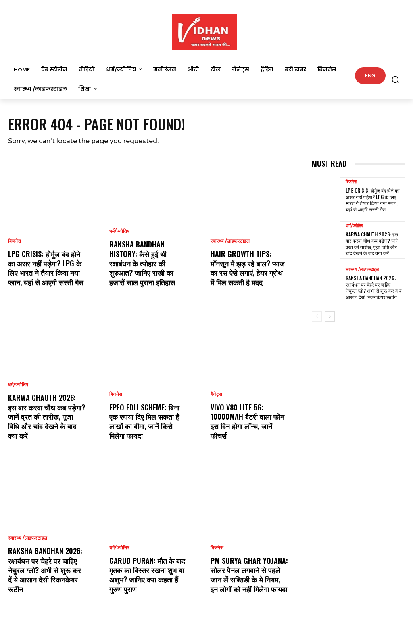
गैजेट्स (216, 394)
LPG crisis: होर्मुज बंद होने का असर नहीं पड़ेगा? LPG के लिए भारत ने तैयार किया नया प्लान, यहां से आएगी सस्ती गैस (45, 268)
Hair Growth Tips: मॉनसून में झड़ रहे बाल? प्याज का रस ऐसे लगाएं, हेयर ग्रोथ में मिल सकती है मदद (248, 268)
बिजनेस (14, 241)
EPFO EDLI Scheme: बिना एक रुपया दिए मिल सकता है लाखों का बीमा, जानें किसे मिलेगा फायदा (144, 421)
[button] (395, 79)
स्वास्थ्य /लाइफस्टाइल (27, 538)
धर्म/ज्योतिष (18, 384)
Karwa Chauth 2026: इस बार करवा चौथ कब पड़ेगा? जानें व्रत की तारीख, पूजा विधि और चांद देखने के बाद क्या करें (46, 416)
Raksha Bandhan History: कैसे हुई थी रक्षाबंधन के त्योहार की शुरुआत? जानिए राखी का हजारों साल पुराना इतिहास (142, 263)
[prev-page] (317, 316)
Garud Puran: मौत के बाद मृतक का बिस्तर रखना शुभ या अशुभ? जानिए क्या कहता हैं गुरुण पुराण (147, 574)
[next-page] (330, 316)
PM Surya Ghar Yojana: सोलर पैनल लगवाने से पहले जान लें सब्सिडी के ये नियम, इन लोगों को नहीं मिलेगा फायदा (249, 574)
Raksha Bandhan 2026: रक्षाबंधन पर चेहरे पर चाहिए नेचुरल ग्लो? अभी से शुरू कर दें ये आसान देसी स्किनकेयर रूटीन (45, 570)
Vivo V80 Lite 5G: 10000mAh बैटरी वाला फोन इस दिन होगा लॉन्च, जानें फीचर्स (247, 421)
